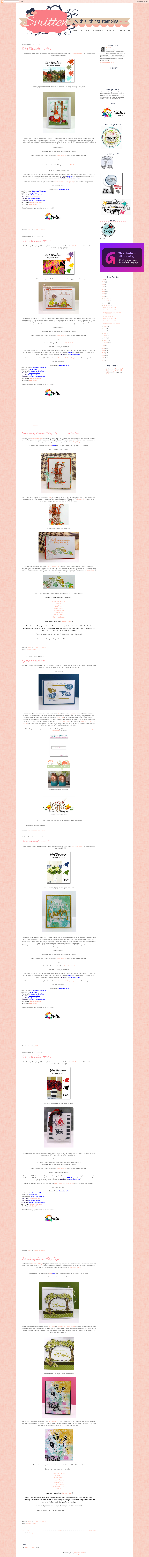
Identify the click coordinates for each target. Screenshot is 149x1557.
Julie (52, 445)
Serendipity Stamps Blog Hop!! (40, 1259)
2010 (103, 360)
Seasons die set (82, 499)
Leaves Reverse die (53, 566)
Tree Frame (51, 1326)
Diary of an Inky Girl (69, 165)
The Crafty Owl (69, 343)
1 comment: (42, 229)
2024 (103, 279)
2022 (103, 284)
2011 (103, 357)
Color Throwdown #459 (36, 1057)
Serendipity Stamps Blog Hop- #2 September (49, 433)
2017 (103, 296)
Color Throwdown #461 (35, 241)
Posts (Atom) (32, 1533)
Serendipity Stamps (37, 438)
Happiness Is (74, 714)
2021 (103, 286)
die (58, 714)
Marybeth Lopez (59, 617)
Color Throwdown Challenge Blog (64, 182)
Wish (63, 1425)
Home (74, 30)
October (106, 303)
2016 (103, 345)
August (106, 326)
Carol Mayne (58, 608)
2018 (103, 294)
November (107, 300)
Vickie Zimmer (59, 615)
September (107, 305)
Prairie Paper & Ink (36, 202)
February (106, 340)
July (105, 328)
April (105, 335)
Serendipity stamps (31, 649)
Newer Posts (25, 1530)
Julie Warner (58, 613)
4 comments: (42, 1250)
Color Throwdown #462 (36, 49)
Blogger (78, 1554)
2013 (103, 353)
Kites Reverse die (53, 1421)
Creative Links (124, 30)
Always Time (60, 717)
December (107, 298)
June (105, 331)
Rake (50, 497)
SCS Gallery (98, 30)
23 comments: (42, 830)
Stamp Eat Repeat (69, 966)
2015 (103, 348)
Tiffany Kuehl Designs (79, 1552)
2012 (103, 355)
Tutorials (110, 30)
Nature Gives (90, 570)
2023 (103, 282)
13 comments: (42, 1521)
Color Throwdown (77, 53)
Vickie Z (110, 47)
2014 (103, 350)
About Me (84, 30)
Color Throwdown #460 (36, 841)
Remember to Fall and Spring (66, 1326)
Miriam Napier (59, 610)
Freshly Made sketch (64, 721)
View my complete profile (107, 62)
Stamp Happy (61, 155)
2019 (103, 291)
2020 (103, 289)
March (105, 338)
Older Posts (92, 1530)
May (105, 333)
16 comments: (42, 647)
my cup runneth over (33, 661)
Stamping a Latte (34, 197)
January (106, 343)
